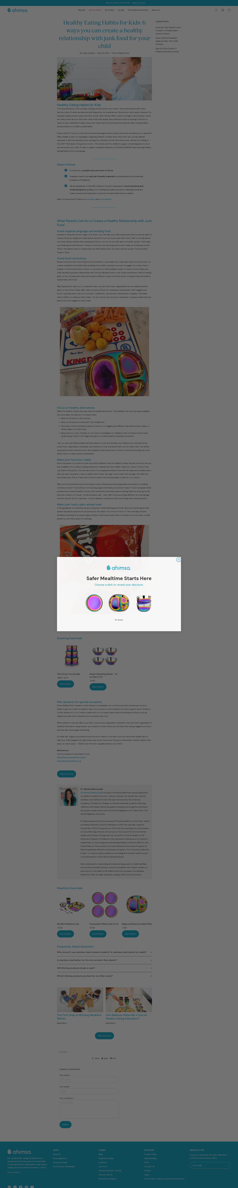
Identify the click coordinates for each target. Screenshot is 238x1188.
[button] (94, 603)
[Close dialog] (179, 559)
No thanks (119, 620)
